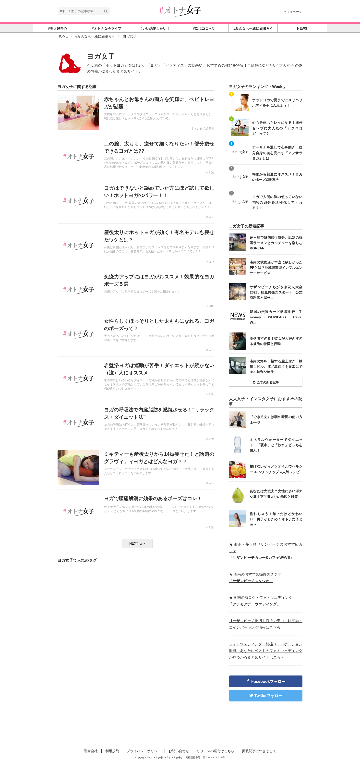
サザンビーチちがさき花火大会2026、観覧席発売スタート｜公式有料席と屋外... (276, 292)
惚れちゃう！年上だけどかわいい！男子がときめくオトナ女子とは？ (276, 519)
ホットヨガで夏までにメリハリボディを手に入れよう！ (277, 102)
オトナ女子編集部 (202, 128)
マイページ (294, 11)
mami (210, 305)
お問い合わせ (178, 751)
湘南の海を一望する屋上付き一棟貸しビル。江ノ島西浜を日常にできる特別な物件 (276, 366)
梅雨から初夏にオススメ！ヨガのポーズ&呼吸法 (277, 177)
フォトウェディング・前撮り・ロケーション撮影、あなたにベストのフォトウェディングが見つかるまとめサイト (265, 650)
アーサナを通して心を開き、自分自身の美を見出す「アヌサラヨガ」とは (277, 152)
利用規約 (112, 751)
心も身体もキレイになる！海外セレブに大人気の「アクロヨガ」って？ (277, 128)
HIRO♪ (209, 172)
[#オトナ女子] (180, 11)
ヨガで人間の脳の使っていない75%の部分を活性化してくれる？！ (277, 202)
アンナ (209, 439)
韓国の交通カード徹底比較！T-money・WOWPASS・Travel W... (276, 317)
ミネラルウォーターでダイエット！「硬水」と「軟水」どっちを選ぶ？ (276, 445)
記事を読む (136, 113)
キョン (209, 217)
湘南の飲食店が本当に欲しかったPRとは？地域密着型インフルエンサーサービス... (276, 267)
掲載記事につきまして (259, 751)
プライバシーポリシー (144, 751)
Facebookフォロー (268, 681)
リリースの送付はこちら (215, 751)
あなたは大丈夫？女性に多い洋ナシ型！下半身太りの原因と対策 (276, 493)
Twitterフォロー (268, 696)
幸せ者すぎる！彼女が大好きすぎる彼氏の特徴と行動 (276, 341)
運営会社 (91, 751)
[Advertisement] (180, 731)
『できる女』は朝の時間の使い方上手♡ (276, 419)
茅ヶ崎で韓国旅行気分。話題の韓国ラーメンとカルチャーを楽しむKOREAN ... (276, 242)
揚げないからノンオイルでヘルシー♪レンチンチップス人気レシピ (276, 469)
